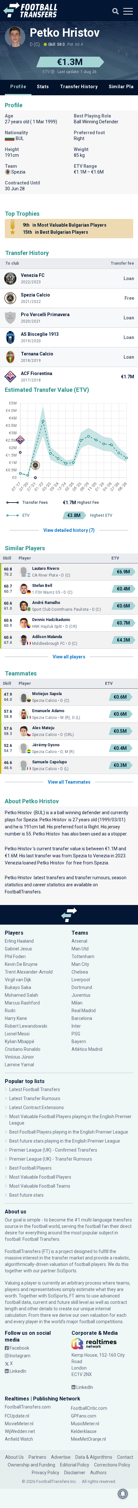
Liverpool (81, 979)
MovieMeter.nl (19, 1423)
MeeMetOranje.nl (88, 1439)
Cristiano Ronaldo (22, 1049)
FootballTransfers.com (28, 1406)
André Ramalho (46, 602)
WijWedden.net (20, 1431)
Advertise (61, 1457)
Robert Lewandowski (26, 1026)
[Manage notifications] (123, 1494)
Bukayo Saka (18, 987)
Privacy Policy (45, 1472)
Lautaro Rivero (45, 568)
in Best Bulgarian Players (55, 232)
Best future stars (26, 1195)
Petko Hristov (66, 33)
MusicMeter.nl (85, 1423)
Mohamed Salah (21, 995)
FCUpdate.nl (17, 1415)
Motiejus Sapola (47, 694)
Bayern (79, 1041)
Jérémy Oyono (46, 745)
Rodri (10, 1010)
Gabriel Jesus (18, 948)
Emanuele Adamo (48, 711)
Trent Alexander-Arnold (29, 972)
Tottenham (83, 956)
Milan (77, 1002)
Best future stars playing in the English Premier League (64, 1141)
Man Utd (80, 948)
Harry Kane (16, 1018)
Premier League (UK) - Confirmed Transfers (53, 1150)
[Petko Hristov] (15, 36)
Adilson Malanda (47, 637)
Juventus (81, 995)
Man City (80, 964)
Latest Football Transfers (34, 1089)
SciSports (66, 1270)
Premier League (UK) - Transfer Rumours (50, 1159)
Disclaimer (74, 1472)
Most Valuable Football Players (40, 1177)
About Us (14, 1457)
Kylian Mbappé (20, 1041)
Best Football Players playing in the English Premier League (68, 1132)
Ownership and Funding (31, 1464)
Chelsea (80, 972)
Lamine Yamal (19, 1064)
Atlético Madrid (87, 1049)
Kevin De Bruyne (21, 964)
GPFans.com (83, 1415)
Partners (37, 1457)
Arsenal (79, 941)
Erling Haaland (19, 941)
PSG (76, 1033)
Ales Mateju (43, 728)
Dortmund (82, 987)
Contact (125, 1457)
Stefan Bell (42, 585)
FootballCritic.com (89, 1408)
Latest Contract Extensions (36, 1107)
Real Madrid (84, 1010)
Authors (98, 1472)
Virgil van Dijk (18, 979)
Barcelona (82, 1018)
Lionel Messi (17, 1033)
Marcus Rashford (22, 1002)
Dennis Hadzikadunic (51, 619)
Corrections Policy (112, 1464)
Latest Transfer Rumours (34, 1098)
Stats (43, 86)
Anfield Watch (19, 1439)
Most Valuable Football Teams (39, 1186)
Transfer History (79, 86)
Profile (18, 86)
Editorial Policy (74, 1464)
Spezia (30, 819)
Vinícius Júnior (19, 1057)
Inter (76, 1026)
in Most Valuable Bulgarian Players (65, 225)
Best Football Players (30, 1168)
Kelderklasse (84, 1431)
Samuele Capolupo (49, 762)
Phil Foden (15, 956)
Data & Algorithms (93, 1457)
